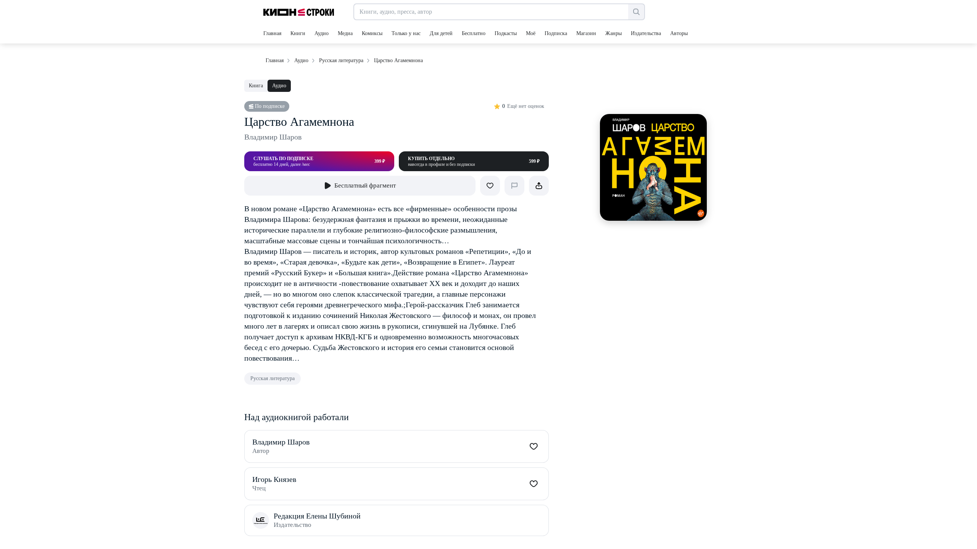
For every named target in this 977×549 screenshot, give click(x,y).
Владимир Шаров (272, 137)
